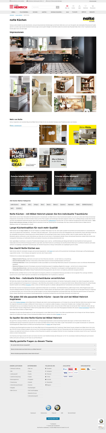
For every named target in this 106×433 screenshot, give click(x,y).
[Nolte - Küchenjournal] (23, 126)
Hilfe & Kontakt (92, 1)
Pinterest (49, 374)
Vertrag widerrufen (53, 418)
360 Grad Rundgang (33, 390)
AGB (62, 413)
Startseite (12, 15)
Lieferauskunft (13, 374)
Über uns (30, 368)
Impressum (33, 413)
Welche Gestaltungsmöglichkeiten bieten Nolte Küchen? (25, 353)
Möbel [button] (13, 12)
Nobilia (23, 204)
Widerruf (54, 413)
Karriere (30, 385)
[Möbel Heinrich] (20, 7)
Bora (42, 204)
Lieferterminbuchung (15, 376)
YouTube (49, 379)
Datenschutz (44, 413)
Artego (36, 204)
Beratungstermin (14, 379)
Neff (12, 208)
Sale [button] (67, 12)
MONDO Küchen (87, 204)
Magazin (49, 385)
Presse (29, 371)
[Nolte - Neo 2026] (53, 135)
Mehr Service (13, 390)
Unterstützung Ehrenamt (16, 385)
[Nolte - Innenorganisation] (53, 158)
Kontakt (58, 314)
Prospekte (30, 379)
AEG (29, 204)
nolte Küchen (14, 204)
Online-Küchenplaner (84, 307)
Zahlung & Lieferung (15, 368)
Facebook (49, 368)
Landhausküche (52, 220)
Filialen (74, 12)
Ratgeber (12, 387)
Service (84, 12)
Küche (50, 251)
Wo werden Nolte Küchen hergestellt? (20, 345)
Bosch (48, 204)
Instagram (49, 371)
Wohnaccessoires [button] (56, 12)
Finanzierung (13, 382)
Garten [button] (44, 12)
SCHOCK (18, 208)
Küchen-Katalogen (20, 302)
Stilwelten (28, 284)
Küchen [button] (35, 12)
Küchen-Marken (19, 15)
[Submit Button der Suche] (57, 7)
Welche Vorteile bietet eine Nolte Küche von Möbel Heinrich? (26, 349)
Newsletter (49, 382)
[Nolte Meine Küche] (82, 135)
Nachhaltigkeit (31, 387)
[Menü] (104, 419)
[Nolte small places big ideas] (23, 158)
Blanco (55, 204)
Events (30, 374)
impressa (70, 204)
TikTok (48, 376)
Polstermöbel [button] (24, 12)
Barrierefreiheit (72, 413)
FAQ (11, 371)
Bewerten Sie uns (32, 393)
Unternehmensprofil (33, 396)
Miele (77, 204)
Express (62, 204)
